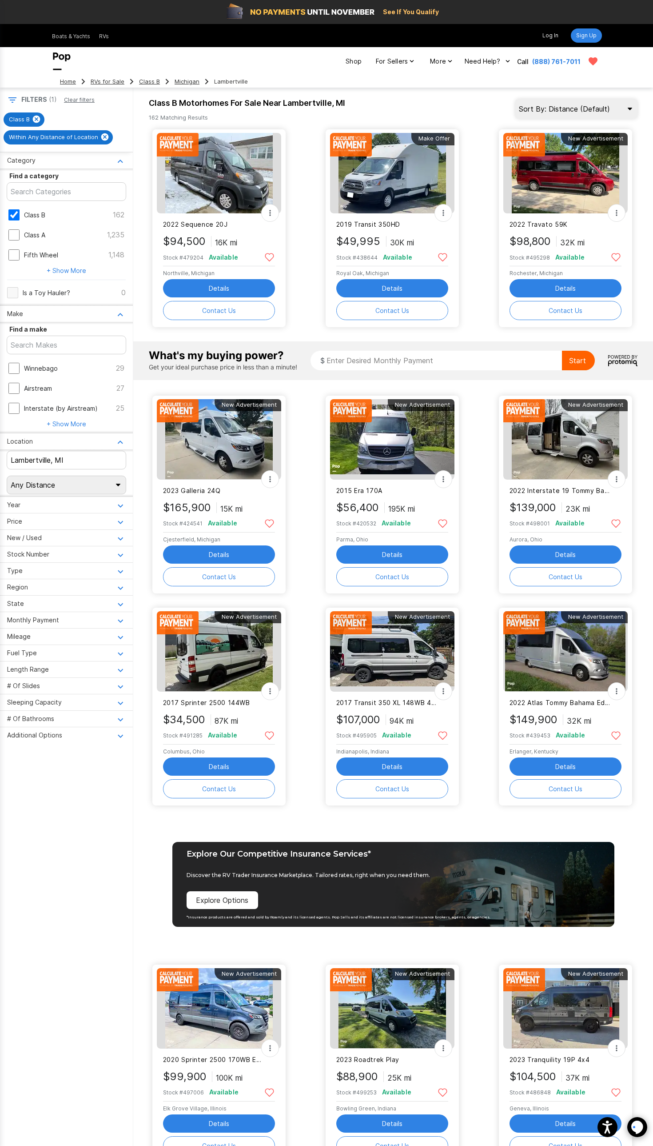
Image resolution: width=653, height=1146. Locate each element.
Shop (354, 61)
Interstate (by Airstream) (61, 408)
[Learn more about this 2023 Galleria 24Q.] (219, 439)
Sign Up (586, 35)
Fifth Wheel (41, 255)
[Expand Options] (270, 213)
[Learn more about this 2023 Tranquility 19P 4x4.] (565, 1008)
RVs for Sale (107, 81)
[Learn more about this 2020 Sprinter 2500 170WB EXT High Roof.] (219, 1008)
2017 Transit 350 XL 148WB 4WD (386, 702)
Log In (550, 35)
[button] (607, 1127)
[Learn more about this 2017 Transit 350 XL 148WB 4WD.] (392, 651)
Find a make (28, 329)
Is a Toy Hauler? (46, 293)
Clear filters (79, 99)
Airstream (38, 388)
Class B (149, 81)
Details (219, 288)
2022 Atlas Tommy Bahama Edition (560, 702)
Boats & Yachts (71, 36)
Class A (34, 235)
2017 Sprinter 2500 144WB (206, 702)
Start (577, 360)
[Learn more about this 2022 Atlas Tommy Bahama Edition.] (565, 651)
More (438, 61)
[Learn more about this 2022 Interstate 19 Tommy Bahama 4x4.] (565, 439)
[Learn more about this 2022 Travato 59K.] (565, 173)
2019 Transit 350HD (368, 224)
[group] (24, 119)
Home (68, 81)
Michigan (187, 81)
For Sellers (392, 61)
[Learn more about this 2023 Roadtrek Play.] (392, 1008)
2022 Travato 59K (539, 224)
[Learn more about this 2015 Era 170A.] (392, 439)
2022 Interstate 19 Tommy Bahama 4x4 (560, 490)
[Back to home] (62, 61)
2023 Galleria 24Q (192, 490)
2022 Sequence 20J (195, 224)
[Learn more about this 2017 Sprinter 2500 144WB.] (219, 651)
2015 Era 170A (359, 490)
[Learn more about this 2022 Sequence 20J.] (219, 173)
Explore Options (222, 900)
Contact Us (219, 310)
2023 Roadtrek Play (367, 1059)
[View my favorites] (593, 61)
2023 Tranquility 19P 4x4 (550, 1059)
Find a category (34, 176)
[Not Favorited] (269, 256)
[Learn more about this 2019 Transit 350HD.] (392, 173)
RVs (104, 36)
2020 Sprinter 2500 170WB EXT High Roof (213, 1059)
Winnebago (41, 368)
